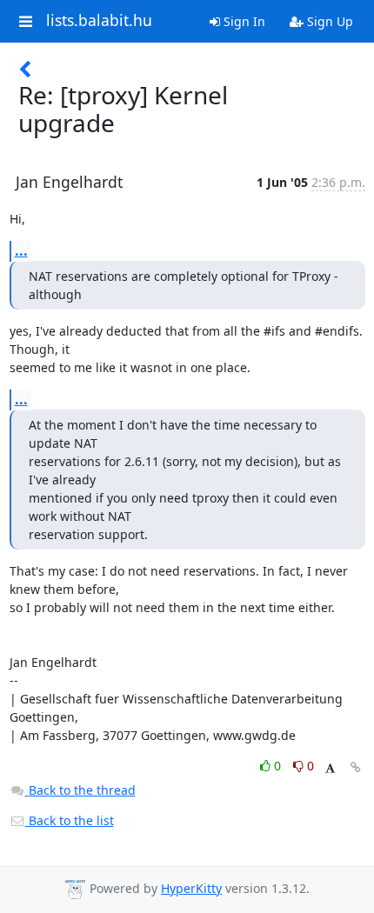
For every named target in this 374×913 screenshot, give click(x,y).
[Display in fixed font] (330, 768)
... (21, 250)
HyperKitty (191, 888)
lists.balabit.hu (99, 20)
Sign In (242, 21)
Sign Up (328, 21)
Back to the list (69, 820)
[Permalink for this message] (355, 767)
